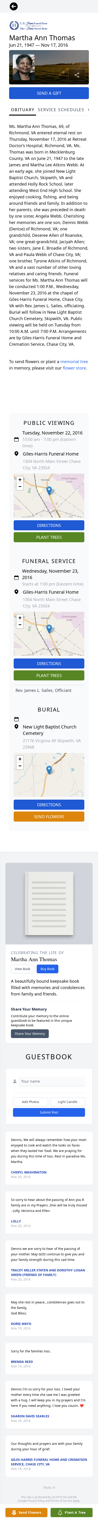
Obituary (22, 109)
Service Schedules (61, 109)
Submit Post (49, 1112)
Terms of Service (61, 1501)
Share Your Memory (30, 1033)
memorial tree (74, 361)
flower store (74, 368)
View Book (22, 969)
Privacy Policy (36, 1501)
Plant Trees (49, 537)
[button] (49, 491)
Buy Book (47, 969)
